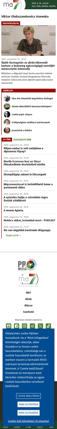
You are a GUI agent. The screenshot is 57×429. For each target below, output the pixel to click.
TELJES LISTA (12, 235)
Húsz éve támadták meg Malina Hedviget (32, 98)
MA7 (28, 292)
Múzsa (28, 305)
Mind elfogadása (28, 412)
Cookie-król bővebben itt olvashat (28, 421)
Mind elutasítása (28, 404)
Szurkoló (28, 311)
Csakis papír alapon (22, 114)
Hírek (28, 299)
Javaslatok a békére (22, 130)
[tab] (7, 139)
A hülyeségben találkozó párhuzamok (31, 122)
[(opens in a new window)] (8, 326)
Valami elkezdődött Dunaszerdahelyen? (32, 106)
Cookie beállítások (29, 396)
